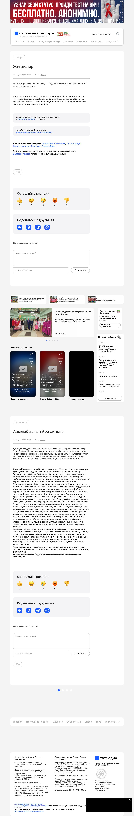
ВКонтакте (47, 143)
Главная (17, 721)
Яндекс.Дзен (48, 146)
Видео (31, 41)
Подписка (111, 41)
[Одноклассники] (28, 227)
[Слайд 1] (46, 340)
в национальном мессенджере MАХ (34, 132)
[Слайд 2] (49, 340)
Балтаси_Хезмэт (21, 153)
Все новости (110, 398)
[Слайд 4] (54, 340)
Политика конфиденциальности (29, 811)
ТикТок (70, 143)
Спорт (19, 57)
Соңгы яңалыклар (49, 41)
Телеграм (35, 146)
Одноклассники (21, 146)
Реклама (82, 41)
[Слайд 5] (57, 340)
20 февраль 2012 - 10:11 (22, 440)
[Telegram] (38, 227)
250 (18, 172)
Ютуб (77, 143)
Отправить (80, 270)
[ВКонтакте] (19, 227)
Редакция (96, 41)
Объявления (74, 721)
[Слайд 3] (52, 340)
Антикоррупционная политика (28, 804)
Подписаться (107, 808)
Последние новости (37, 721)
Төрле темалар (113, 721)
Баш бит (19, 41)
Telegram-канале (26, 119)
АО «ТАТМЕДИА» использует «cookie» (31, 806)
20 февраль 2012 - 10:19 (22, 75)
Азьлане (68, 41)
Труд (98, 721)
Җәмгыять (21, 422)
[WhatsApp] (47, 227)
